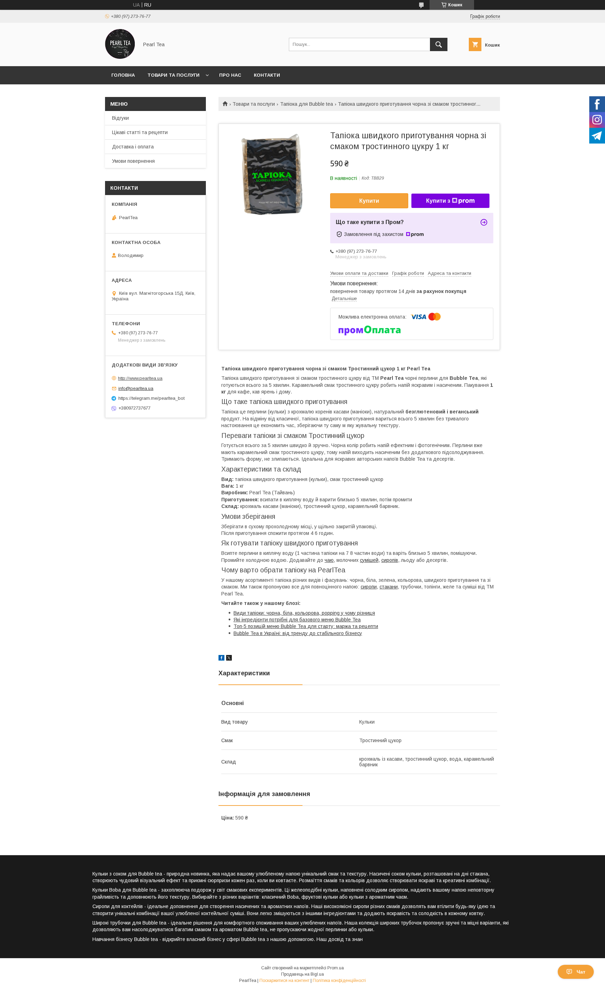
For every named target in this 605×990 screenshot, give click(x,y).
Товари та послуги (173, 75)
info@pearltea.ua (135, 388)
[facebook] (221, 659)
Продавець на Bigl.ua (302, 974)
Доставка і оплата (133, 146)
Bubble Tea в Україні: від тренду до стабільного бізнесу (298, 633)
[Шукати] (438, 44)
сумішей (369, 560)
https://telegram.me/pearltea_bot (151, 398)
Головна (123, 75)
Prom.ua (335, 967)
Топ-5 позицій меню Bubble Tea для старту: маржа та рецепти (306, 626)
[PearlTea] (120, 57)
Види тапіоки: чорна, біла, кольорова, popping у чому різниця (304, 613)
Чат (581, 972)
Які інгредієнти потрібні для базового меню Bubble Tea (297, 619)
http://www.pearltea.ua (140, 378)
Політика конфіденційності (339, 980)
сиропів (389, 560)
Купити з (438, 201)
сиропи (369, 587)
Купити (369, 201)
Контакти (267, 75)
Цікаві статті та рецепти (140, 132)
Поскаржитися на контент (284, 980)
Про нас (230, 75)
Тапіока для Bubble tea (306, 104)
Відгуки (120, 118)
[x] (229, 659)
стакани (389, 587)
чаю (329, 560)
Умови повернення (133, 161)
